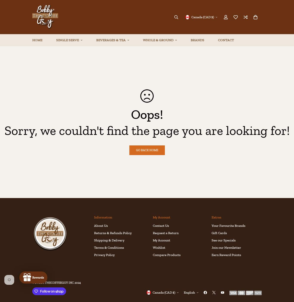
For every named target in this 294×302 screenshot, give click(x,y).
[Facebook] (205, 292)
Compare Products (167, 255)
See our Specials (224, 240)
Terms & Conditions (109, 248)
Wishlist (159, 248)
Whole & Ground (158, 40)
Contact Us (161, 226)
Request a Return (166, 233)
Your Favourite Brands (228, 226)
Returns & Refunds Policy (113, 233)
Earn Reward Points (226, 255)
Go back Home (147, 150)
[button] (255, 17)
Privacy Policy (104, 255)
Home (37, 40)
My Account (161, 240)
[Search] (176, 17)
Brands (197, 40)
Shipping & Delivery (109, 240)
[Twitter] (214, 292)
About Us (101, 226)
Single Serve (67, 40)
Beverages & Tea (111, 40)
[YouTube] (222, 292)
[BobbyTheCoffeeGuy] (45, 17)
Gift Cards (219, 233)
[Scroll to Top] (286, 279)
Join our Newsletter (226, 248)
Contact (226, 40)
